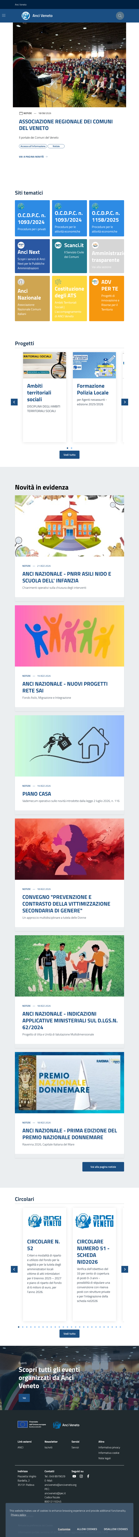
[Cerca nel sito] (120, 16)
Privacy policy (18, 1515)
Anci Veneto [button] (20, 4)
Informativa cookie (108, 1453)
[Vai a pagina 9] (51, 1327)
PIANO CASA (36, 794)
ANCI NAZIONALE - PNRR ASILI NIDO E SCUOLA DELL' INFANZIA (66, 577)
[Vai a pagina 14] (71, 1327)
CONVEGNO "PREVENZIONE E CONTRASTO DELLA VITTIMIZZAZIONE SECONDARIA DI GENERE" (66, 903)
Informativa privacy (109, 1447)
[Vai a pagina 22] (104, 1327)
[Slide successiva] (124, 402)
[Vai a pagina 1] (67, 448)
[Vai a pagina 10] (55, 1327)
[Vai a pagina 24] (112, 1327)
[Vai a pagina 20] (96, 1327)
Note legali (104, 1458)
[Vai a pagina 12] (63, 1327)
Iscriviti (48, 1447)
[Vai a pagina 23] (108, 1327)
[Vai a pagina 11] (59, 1327)
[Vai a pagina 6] (39, 1327)
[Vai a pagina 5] (35, 1327)
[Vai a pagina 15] (75, 1327)
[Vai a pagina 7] (43, 1327)
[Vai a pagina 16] (79, 1327)
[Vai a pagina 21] (100, 1327)
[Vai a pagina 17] (83, 1327)
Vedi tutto (69, 455)
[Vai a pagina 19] (92, 1327)
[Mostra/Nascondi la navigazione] (4, 15)
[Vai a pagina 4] (31, 1327)
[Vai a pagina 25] (116, 1327)
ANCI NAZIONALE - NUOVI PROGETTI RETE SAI (65, 687)
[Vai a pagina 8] (47, 1327)
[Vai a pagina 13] (67, 1327)
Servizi (75, 1447)
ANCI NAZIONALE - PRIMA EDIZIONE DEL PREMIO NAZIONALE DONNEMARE (69, 1133)
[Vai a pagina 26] (120, 1327)
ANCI (20, 1447)
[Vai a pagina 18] (87, 1327)
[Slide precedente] (14, 402)
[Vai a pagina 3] (26, 1327)
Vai (24, 1398)
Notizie (26, 566)
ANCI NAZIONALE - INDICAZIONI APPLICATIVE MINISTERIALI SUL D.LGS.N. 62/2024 (70, 1020)
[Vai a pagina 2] (71, 448)
